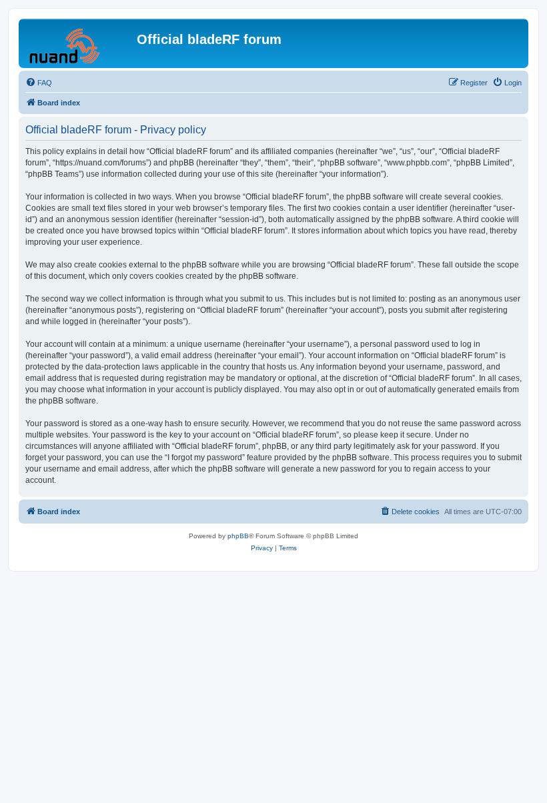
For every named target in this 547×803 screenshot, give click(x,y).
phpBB (238, 536)
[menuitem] (38, 83)
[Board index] (79, 43)
